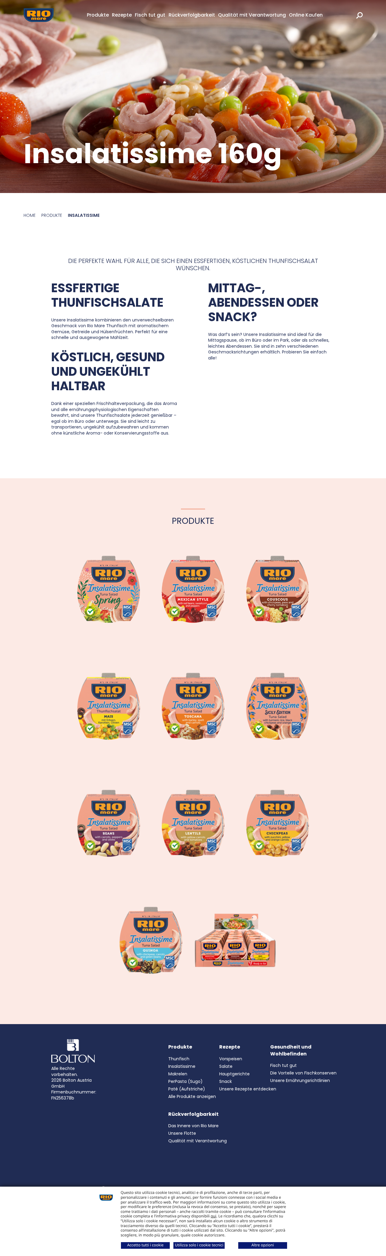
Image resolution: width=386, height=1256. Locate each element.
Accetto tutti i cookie (145, 1245)
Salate (226, 1066)
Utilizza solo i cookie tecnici (199, 1245)
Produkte (98, 14)
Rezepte (122, 14)
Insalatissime (181, 1066)
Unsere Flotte (182, 1133)
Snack (225, 1081)
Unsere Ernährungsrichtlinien (300, 1080)
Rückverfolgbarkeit (192, 14)
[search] (359, 15)
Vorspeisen (230, 1059)
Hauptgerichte (234, 1074)
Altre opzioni (263, 1245)
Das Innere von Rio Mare (193, 1126)
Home (30, 215)
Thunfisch (178, 1059)
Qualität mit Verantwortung (252, 14)
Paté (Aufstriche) (186, 1089)
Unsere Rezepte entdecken (247, 1089)
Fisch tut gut (150, 14)
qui (214, 1216)
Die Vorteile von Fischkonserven (303, 1073)
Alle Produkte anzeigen (192, 1096)
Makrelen (177, 1074)
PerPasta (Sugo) (185, 1081)
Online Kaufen (306, 14)
